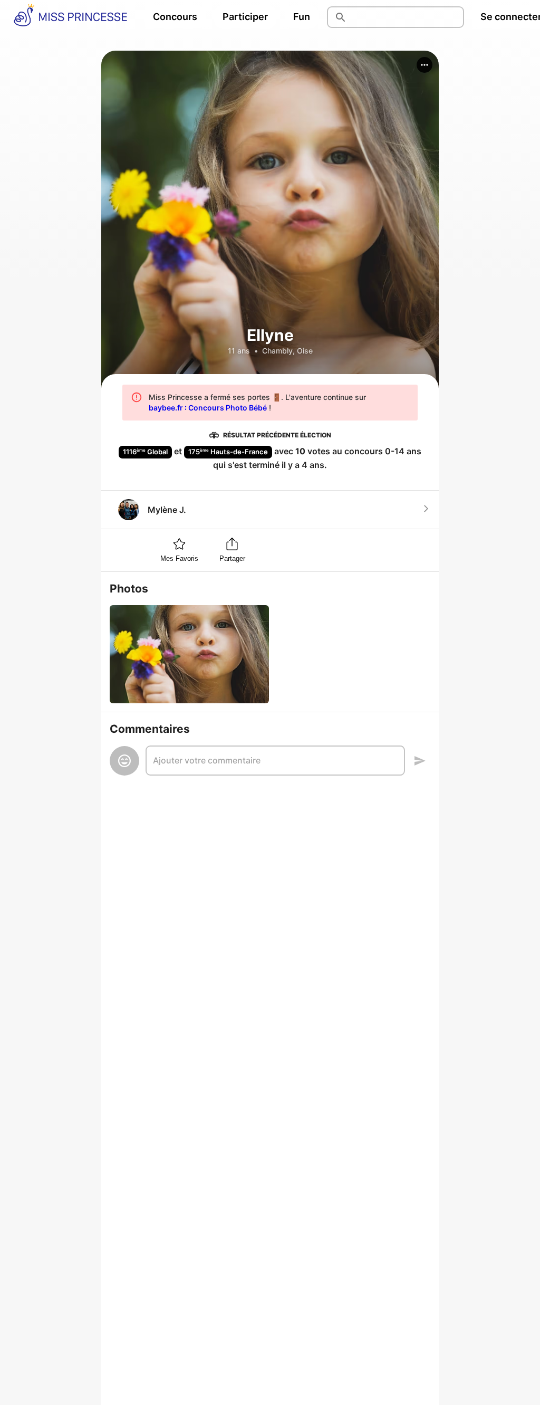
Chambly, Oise (287, 350)
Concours (175, 16)
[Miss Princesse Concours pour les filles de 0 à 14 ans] (70, 17)
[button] (424, 65)
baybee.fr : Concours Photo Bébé (208, 407)
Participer (245, 16)
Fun (301, 16)
